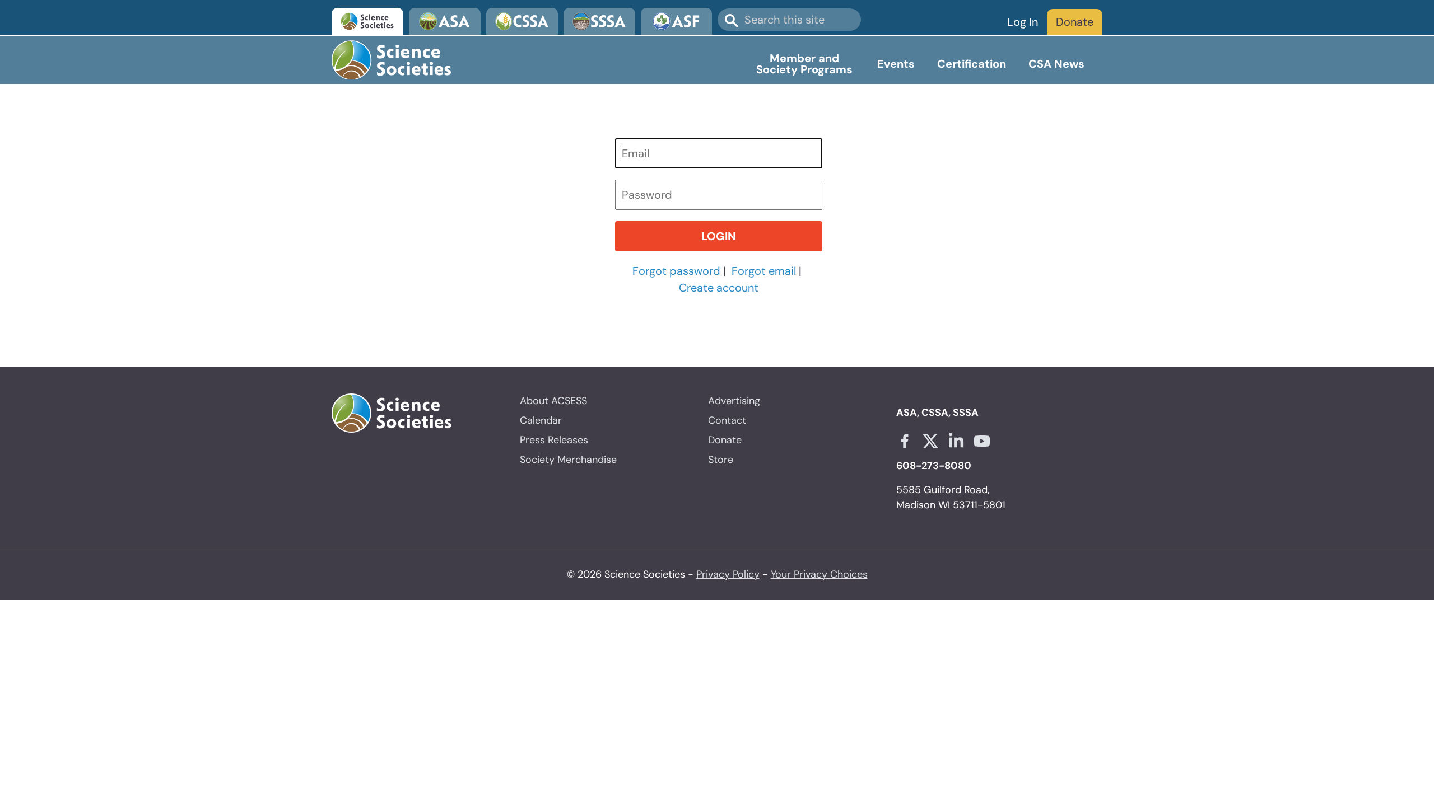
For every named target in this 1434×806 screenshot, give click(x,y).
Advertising (734, 400)
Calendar (541, 420)
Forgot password (676, 271)
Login (718, 236)
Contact (727, 420)
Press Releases (554, 440)
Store (720, 459)
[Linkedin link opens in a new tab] (956, 441)
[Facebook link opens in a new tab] (904, 441)
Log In (1022, 22)
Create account (718, 287)
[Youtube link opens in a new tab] (982, 441)
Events (896, 64)
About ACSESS (553, 400)
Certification (971, 64)
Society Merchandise (568, 459)
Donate (1074, 22)
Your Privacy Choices (819, 574)
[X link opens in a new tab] (930, 441)
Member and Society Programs (804, 64)
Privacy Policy (728, 574)
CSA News (1056, 64)
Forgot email (764, 271)
